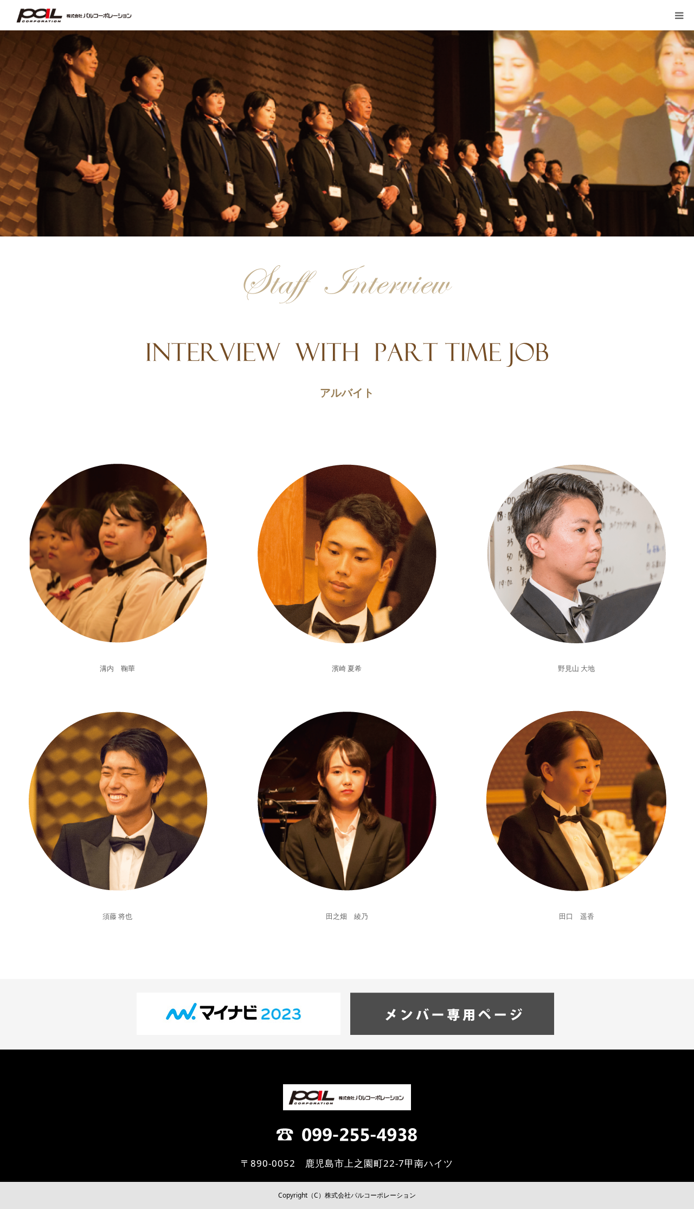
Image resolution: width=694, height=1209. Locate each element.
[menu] (679, 15)
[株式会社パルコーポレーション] (75, 15)
